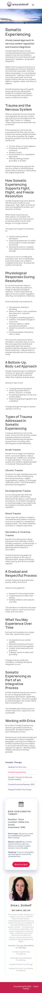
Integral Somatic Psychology (19, 789)
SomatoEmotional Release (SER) (21, 784)
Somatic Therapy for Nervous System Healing (20, 778)
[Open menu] (33, 5)
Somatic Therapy (13, 762)
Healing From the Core (17, 767)
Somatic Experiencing (17, 772)
